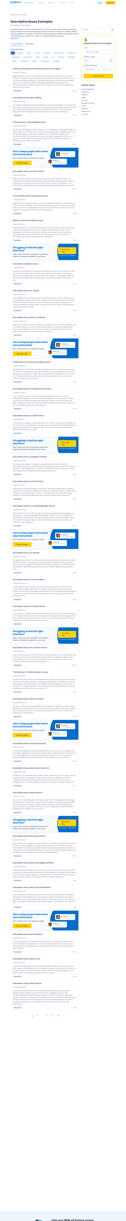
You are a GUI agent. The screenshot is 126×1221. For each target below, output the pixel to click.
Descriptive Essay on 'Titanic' (26, 290)
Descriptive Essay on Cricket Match (29, 606)
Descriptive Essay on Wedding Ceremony (32, 388)
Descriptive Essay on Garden (26, 552)
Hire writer (110, 3)
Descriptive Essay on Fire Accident (29, 579)
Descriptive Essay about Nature (27, 792)
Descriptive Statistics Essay (25, 264)
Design (83, 97)
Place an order (22, 163)
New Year (84, 100)
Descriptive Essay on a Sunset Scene (30, 647)
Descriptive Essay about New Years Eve (31, 768)
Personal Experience (87, 89)
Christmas (84, 114)
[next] (52, 1015)
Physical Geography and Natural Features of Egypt (37, 68)
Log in (100, 3)
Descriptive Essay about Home (27, 983)
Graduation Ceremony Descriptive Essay (32, 362)
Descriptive (17, 91)
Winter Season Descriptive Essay (28, 220)
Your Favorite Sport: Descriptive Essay (30, 196)
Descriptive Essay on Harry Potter (28, 171)
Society (83, 106)
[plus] (111, 60)
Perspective (85, 92)
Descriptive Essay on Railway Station (30, 456)
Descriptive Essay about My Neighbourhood (33, 862)
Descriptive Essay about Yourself (28, 699)
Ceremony (84, 109)
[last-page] (58, 1015)
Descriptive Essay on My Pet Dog (28, 481)
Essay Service (14, 14)
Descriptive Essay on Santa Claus (28, 415)
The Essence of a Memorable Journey (30, 672)
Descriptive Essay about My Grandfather (32, 887)
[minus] (86, 60)
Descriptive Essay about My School (29, 836)
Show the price (98, 76)
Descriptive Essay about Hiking (27, 97)
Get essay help (65, 250)
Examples (23, 14)
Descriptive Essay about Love (26, 958)
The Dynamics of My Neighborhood (29, 122)
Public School (85, 111)
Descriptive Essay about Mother (28, 934)
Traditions (84, 95)
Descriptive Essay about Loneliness (29, 317)
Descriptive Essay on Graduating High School (34, 506)
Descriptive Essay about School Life (29, 743)
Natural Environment (88, 103)
